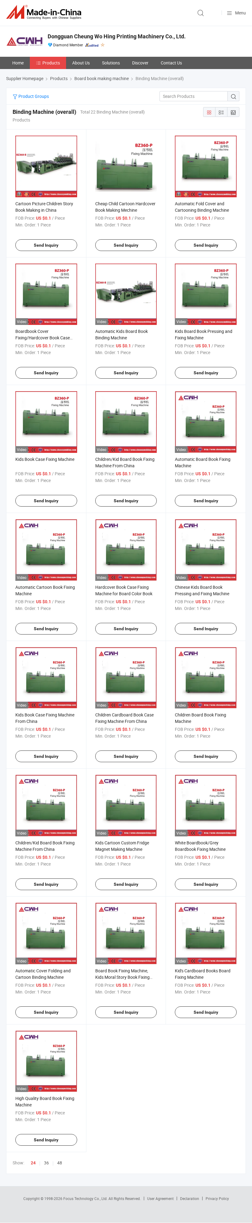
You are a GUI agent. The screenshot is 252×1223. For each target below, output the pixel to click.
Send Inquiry (46, 245)
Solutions (111, 63)
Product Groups (33, 96)
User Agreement (160, 1198)
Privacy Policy (217, 1198)
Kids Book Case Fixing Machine (44, 459)
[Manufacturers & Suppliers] (45, 12)
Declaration (189, 1198)
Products (51, 63)
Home (18, 63)
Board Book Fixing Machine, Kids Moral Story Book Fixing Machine (122, 977)
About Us (81, 63)
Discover (140, 63)
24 (33, 1162)
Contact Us (171, 63)
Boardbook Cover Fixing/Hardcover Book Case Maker (42, 337)
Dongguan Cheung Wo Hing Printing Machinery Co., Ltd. (117, 36)
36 (46, 1163)
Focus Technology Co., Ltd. (85, 1198)
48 (59, 1163)
